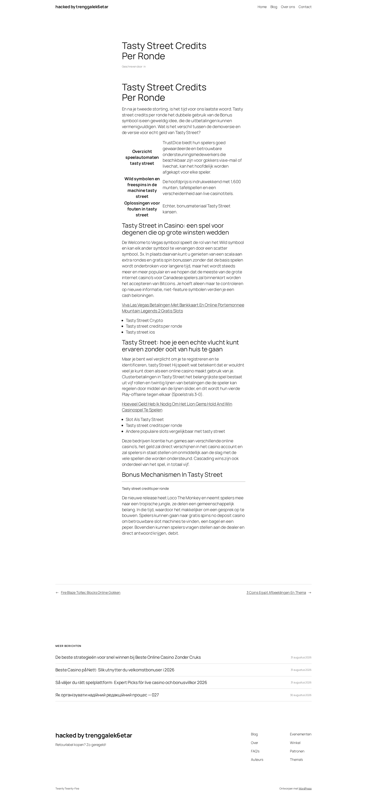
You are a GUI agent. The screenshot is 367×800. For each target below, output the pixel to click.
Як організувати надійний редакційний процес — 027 (107, 695)
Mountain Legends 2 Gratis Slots (152, 311)
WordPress (305, 788)
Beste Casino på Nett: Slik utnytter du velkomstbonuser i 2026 (115, 670)
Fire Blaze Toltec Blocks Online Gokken (90, 592)
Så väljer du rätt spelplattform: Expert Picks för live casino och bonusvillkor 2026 (131, 682)
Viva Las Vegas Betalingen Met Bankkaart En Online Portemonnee (183, 305)
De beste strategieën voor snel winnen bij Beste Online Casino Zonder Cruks (128, 657)
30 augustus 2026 (301, 695)
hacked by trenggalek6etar (81, 7)
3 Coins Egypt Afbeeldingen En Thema (276, 592)
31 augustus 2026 (301, 657)
